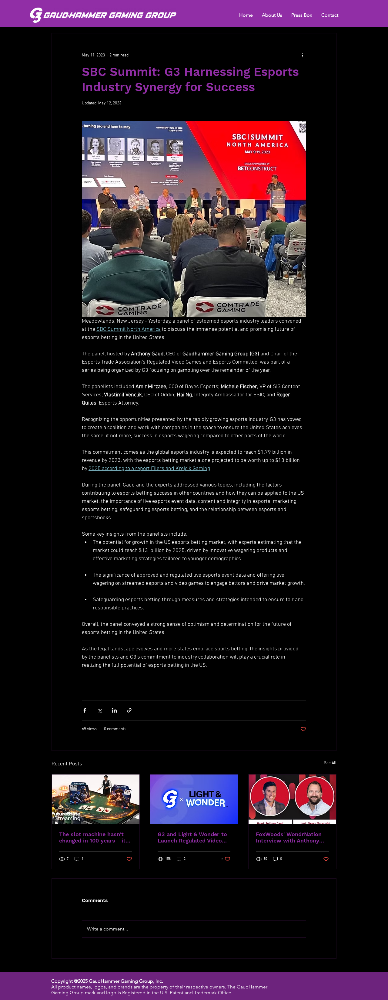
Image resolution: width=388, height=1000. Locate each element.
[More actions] (302, 55)
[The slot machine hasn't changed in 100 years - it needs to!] (95, 799)
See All (330, 763)
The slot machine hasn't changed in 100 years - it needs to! (92, 837)
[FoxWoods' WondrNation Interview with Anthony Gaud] (292, 799)
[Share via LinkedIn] (114, 710)
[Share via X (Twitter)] (99, 710)
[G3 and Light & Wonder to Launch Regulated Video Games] (194, 799)
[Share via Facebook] (85, 710)
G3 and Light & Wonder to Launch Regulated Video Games (192, 837)
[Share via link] (129, 710)
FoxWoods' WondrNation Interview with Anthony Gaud (289, 837)
